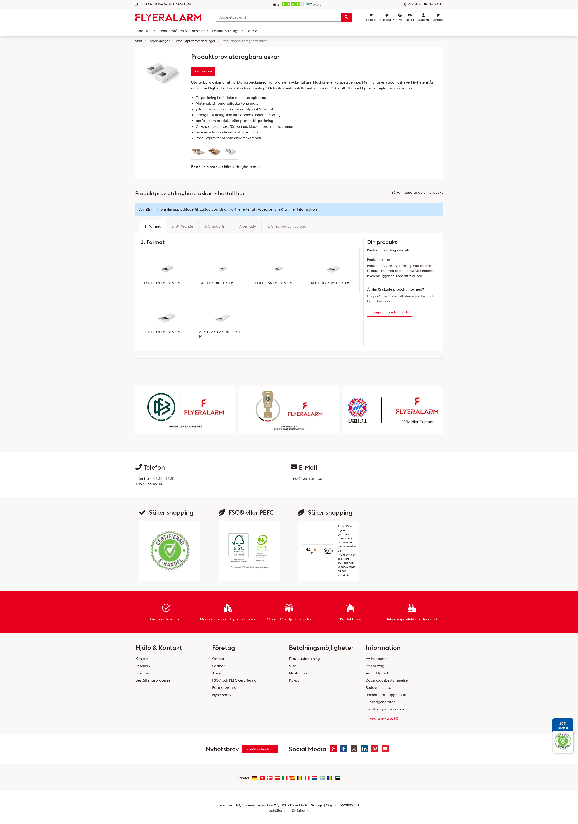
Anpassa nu (203, 71)
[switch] (328, 551)
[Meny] (332, 547)
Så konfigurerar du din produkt (417, 192)
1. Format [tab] (152, 226)
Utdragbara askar (247, 166)
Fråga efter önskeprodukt (390, 312)
